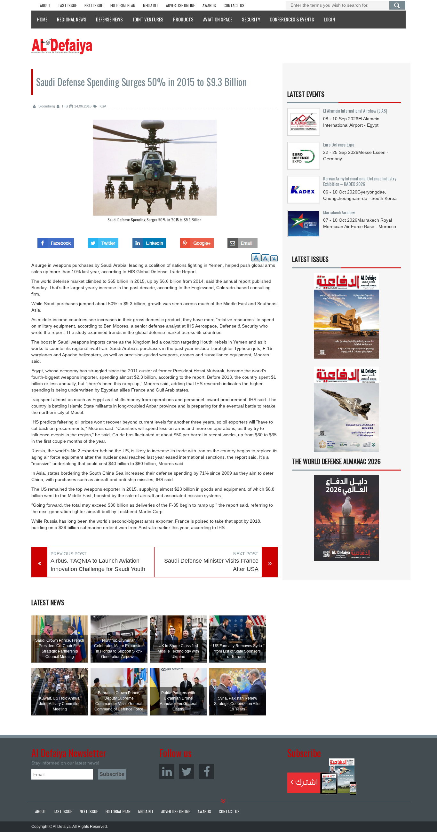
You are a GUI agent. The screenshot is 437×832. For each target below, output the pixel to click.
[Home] (61, 46)
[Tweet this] (103, 241)
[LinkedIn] (166, 771)
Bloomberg (46, 106)
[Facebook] (206, 771)
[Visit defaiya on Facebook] (55, 241)
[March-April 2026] (346, 318)
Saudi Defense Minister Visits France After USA (211, 565)
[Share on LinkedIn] (149, 241)
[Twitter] (186, 771)
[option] (154, 172)
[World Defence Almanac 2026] (346, 518)
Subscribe (322, 776)
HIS (64, 106)
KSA (102, 106)
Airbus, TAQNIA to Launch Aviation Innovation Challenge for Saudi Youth (98, 565)
